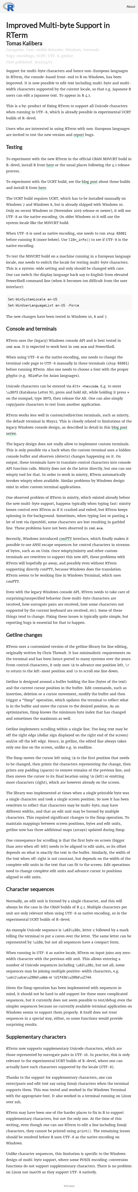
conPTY (65, 538)
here (50, 165)
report (78, 135)
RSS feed (69, 1186)
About (130, 6)
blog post (90, 181)
